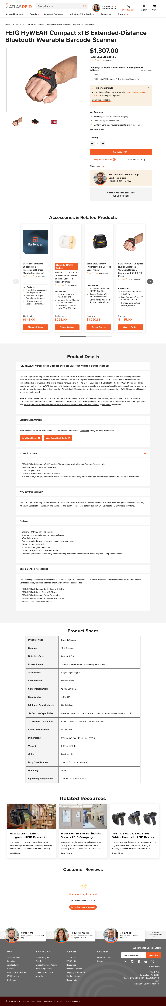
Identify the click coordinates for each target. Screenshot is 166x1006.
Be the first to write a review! (83, 907)
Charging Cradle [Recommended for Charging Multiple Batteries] (121, 68)
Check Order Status (44, 972)
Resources (106, 14)
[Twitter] (152, 961)
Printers (10, 969)
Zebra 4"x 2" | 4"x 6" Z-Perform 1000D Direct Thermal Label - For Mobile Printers (66, 277)
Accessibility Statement (53, 1001)
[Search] (84, 6)
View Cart (40, 976)
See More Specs (97, 129)
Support (122, 14)
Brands (33, 14)
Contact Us (72, 957)
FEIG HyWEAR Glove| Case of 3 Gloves (39, 592)
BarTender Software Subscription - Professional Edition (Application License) (33, 268)
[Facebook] (139, 961)
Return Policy (72, 980)
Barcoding (11, 961)
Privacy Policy (37, 1001)
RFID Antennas (13, 957)
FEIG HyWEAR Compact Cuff (115, 398)
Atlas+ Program (42, 957)
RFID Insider (72, 961)
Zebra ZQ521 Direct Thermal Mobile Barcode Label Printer (99, 266)
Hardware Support (74, 976)
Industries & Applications (82, 14)
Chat (129, 181)
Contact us (84, 430)
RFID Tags (11, 980)
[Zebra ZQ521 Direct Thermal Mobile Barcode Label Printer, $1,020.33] (99, 242)
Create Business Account (47, 965)
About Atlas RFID (104, 957)
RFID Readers (13, 976)
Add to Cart (118, 152)
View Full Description (101, 100)
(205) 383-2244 (116, 181)
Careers (100, 961)
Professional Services (16, 972)
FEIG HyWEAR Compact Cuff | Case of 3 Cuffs (43, 589)
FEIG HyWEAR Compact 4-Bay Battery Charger (43, 598)
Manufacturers (13, 965)
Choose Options (35, 327)
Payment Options (74, 969)
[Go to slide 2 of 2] (16, 281)
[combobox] (55, 6)
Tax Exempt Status (44, 969)
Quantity (94, 137)
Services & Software (53, 14)
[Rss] (125, 961)
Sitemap (26, 1001)
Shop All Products (14, 14)
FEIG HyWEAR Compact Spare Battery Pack (42, 595)
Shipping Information (76, 972)
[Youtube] (145, 961)
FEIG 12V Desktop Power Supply (36, 601)
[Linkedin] (132, 961)
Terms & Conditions (72, 1001)
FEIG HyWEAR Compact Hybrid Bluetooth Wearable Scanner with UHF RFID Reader (61, 404)
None (96, 74)
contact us (106, 404)
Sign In (39, 961)
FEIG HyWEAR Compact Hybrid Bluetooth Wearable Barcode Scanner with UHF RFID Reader (130, 270)
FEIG (92, 56)
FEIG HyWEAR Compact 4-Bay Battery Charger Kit (116, 79)
